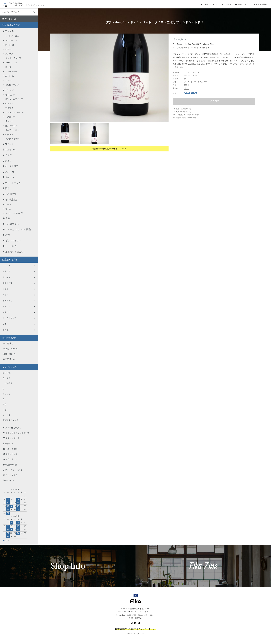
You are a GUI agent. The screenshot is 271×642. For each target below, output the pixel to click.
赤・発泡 (6, 378)
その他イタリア (12, 139)
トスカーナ (10, 117)
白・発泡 (6, 373)
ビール (8, 209)
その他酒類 (11, 199)
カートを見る (261, 4)
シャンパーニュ (12, 36)
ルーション (10, 76)
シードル (9, 204)
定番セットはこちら (15, 251)
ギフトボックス (13, 240)
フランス (9, 31)
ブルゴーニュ (11, 40)
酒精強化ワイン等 (10, 420)
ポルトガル (10, 149)
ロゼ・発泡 (7, 383)
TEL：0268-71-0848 (126, 612)
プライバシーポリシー (15, 470)
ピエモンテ (10, 95)
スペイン (9, 144)
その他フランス (12, 85)
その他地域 (10, 194)
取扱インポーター (13, 438)
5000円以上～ (9, 359)
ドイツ (8, 155)
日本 (7, 188)
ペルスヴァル (12, 224)
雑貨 (7, 235)
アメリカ (9, 172)
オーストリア (11, 166)
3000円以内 (8, 343)
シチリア (9, 134)
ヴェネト (9, 103)
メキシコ (9, 177)
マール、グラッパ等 (14, 213)
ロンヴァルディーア (14, 99)
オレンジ (6, 394)
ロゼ (4, 410)
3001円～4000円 (10, 349)
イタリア (9, 89)
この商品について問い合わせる (188, 115)
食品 (7, 218)
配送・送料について (183, 109)
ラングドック (11, 71)
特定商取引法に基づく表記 (186, 117)
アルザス (9, 54)
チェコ (8, 160)
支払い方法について (183, 112)
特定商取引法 (11, 465)
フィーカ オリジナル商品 (18, 229)
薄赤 (4, 404)
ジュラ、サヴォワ (13, 58)
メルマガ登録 (11, 449)
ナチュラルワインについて (17, 433)
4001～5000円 (9, 354)
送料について (243, 4)
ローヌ (8, 67)
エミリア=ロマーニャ (14, 112)
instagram (9, 480)
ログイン (227, 4)
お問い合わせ (11, 459)
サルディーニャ (12, 130)
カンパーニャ (11, 126)
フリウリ (9, 108)
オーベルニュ (11, 62)
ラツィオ (9, 121)
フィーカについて (210, 4)
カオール (9, 80)
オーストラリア (13, 183)
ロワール (9, 49)
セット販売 (11, 246)
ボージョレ (10, 45)
